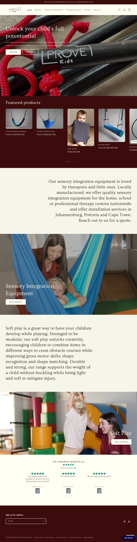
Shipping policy (89, 537)
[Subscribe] (43, 521)
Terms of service (61, 537)
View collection (15, 302)
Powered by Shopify (26, 537)
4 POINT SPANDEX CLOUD (46, 131)
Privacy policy (38, 537)
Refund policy (49, 537)
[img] (68, 464)
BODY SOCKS (72, 149)
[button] (119, 9)
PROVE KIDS (15, 537)
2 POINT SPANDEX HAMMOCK (16, 131)
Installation (30, 52)
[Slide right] (73, 161)
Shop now (13, 52)
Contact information (75, 537)
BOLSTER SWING (104, 145)
